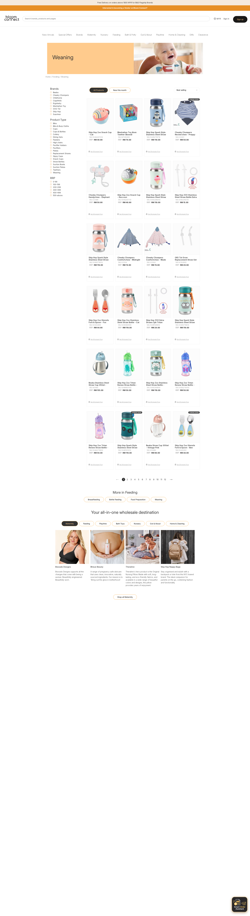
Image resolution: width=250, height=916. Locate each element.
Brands (79, 34)
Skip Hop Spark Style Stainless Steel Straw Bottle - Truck (127, 447)
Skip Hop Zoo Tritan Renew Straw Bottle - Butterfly (184, 385)
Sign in (226, 19)
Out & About (146, 34)
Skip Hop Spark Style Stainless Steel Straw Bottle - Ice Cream (156, 197)
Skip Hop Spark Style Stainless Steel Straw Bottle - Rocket (156, 134)
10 (157, 479)
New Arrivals (48, 34)
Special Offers (65, 34)
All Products (98, 90)
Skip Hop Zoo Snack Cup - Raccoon (128, 196)
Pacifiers (56, 148)
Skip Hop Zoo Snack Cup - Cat (100, 133)
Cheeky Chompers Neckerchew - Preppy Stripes (185, 134)
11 (161, 479)
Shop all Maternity (125, 597)
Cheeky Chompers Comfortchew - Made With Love (156, 259)
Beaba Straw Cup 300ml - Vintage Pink (157, 446)
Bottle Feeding (115, 499)
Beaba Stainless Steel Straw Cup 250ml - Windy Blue (99, 385)
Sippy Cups (58, 156)
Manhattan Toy (59, 106)
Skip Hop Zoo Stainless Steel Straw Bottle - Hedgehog (156, 385)
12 (165, 479)
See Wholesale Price (97, 151)
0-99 (55, 182)
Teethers (56, 170)
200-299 (57, 187)
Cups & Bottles (59, 131)
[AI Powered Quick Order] (239, 904)
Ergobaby (57, 103)
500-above (58, 195)
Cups (55, 129)
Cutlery (56, 134)
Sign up (240, 19)
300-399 (57, 190)
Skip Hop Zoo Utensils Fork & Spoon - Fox (99, 321)
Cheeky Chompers (61, 95)
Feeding (116, 34)
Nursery (104, 34)
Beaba (55, 92)
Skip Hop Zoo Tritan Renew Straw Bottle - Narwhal (98, 447)
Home (48, 77)
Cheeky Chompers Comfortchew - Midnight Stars (128, 259)
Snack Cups (58, 159)
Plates (55, 151)
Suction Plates (59, 167)
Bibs (55, 123)
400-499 (57, 192)
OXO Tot (56, 109)
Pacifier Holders (59, 145)
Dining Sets (58, 137)
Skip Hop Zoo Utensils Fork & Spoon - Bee (185, 446)
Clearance (203, 34)
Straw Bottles (58, 161)
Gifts (192, 34)
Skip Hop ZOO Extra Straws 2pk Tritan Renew (155, 322)
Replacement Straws (62, 153)
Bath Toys (120, 523)
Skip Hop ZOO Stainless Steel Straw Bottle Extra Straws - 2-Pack (186, 197)
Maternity (91, 34)
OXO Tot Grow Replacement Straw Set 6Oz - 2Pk (186, 259)
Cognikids (57, 100)
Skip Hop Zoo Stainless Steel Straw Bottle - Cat (128, 321)
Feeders (56, 140)
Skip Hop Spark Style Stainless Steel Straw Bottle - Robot (185, 322)
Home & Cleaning (176, 34)
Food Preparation (138, 499)
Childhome (57, 98)
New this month (119, 90)
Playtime (160, 34)
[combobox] (116, 18)
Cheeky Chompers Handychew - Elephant (99, 196)
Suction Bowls (59, 164)
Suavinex (57, 114)
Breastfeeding (94, 499)
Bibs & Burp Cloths (61, 126)
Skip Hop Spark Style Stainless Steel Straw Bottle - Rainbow (99, 259)
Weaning (56, 172)
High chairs (58, 142)
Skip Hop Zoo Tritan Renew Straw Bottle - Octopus (127, 385)
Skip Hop (57, 111)
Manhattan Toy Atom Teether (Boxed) (126, 133)
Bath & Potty (130, 34)
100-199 (56, 184)
